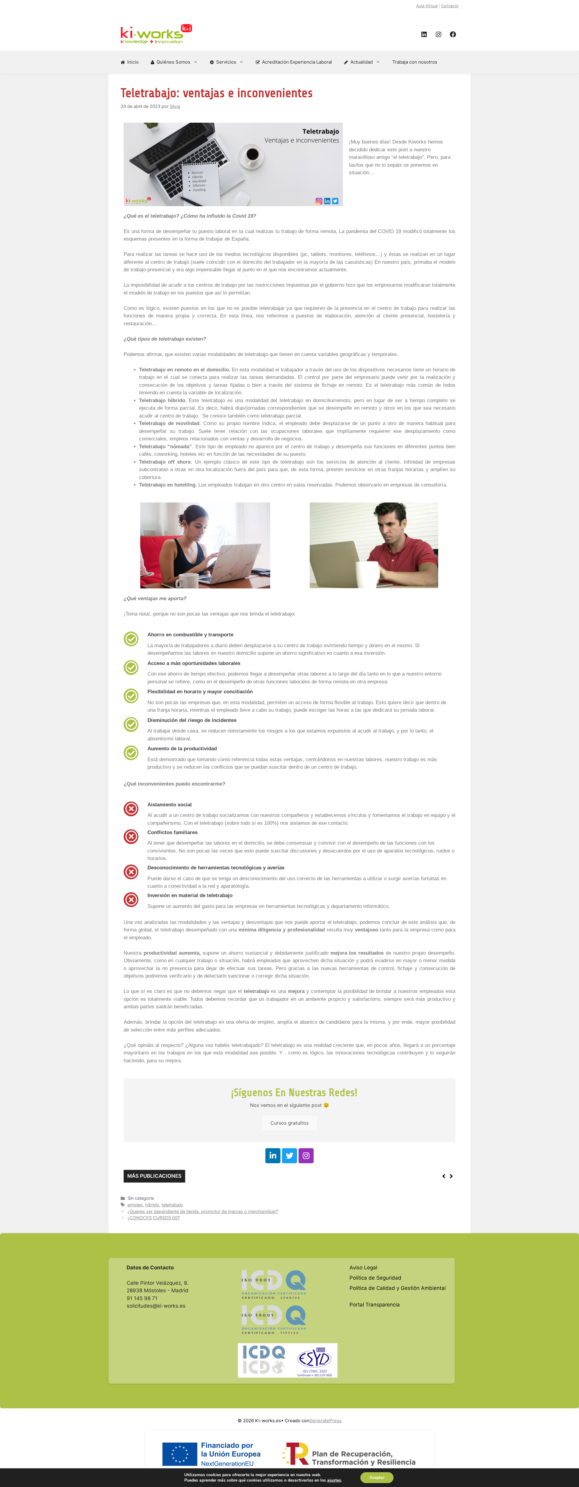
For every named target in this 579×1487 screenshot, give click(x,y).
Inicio (133, 62)
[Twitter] (289, 1155)
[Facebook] (453, 34)
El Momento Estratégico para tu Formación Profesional (254, 1176)
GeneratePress (325, 1420)
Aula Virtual (427, 5)
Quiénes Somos (173, 62)
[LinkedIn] (424, 34)
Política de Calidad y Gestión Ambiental (398, 1288)
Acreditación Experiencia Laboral (297, 62)
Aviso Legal (363, 1268)
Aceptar (376, 1477)
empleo (135, 1204)
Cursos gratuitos (289, 1123)
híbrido (152, 1204)
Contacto (449, 5)
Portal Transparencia (375, 1305)
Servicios (226, 62)
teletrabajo (172, 1204)
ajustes (334, 1480)
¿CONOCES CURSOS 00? (154, 1217)
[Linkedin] (272, 1155)
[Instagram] (438, 34)
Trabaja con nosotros (414, 62)
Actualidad (361, 62)
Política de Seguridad (375, 1278)
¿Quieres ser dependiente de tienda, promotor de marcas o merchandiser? (203, 1211)
